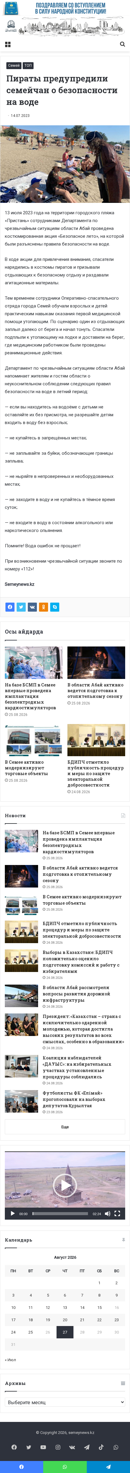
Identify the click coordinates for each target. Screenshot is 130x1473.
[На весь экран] (117, 1214)
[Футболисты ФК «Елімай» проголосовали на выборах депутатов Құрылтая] (21, 1101)
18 (30, 1320)
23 (117, 1320)
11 (30, 1307)
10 (13, 1307)
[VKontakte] (32, 607)
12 (48, 1307)
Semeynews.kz (19, 584)
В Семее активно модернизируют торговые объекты (26, 767)
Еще (65, 1127)
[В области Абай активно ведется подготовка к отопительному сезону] (96, 662)
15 (99, 1307)
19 (48, 1320)
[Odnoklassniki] (43, 607)
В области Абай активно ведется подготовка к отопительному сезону (95, 690)
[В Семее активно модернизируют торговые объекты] (34, 740)
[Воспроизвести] (13, 1214)
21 (82, 1320)
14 (82, 1307)
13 (65, 1307)
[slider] (60, 1213)
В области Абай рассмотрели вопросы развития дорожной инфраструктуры (76, 994)
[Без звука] (108, 1214)
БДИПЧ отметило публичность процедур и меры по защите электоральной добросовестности (95, 773)
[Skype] (54, 607)
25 (30, 1332)
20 (65, 1320)
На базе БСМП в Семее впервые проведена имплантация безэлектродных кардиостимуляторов (30, 696)
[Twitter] (21, 607)
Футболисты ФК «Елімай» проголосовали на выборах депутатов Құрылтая (74, 1099)
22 (99, 1320)
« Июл (10, 1360)
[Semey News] (65, 27)
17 (13, 1320)
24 (13, 1332)
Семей (14, 65)
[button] (65, 1186)
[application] (65, 1185)
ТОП (28, 65)
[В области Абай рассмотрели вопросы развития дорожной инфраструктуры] (21, 996)
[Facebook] (10, 607)
